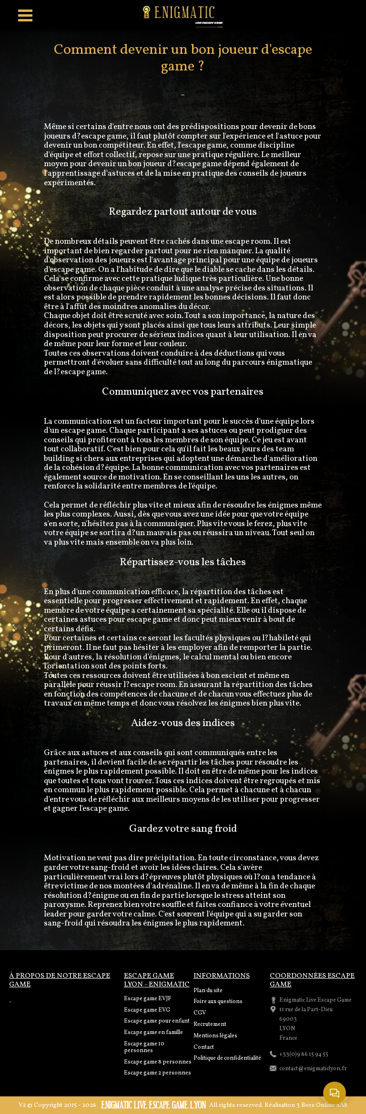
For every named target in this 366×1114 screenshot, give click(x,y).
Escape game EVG (147, 1010)
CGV (199, 1013)
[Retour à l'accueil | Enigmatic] (183, 16)
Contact (203, 1047)
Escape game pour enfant (157, 1021)
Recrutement (209, 1024)
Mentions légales (215, 1036)
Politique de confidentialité (227, 1058)
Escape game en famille (153, 1032)
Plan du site (208, 991)
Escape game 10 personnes (144, 1047)
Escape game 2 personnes (157, 1073)
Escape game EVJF (147, 999)
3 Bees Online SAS (321, 1105)
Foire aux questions (218, 1001)
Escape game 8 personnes (158, 1062)
